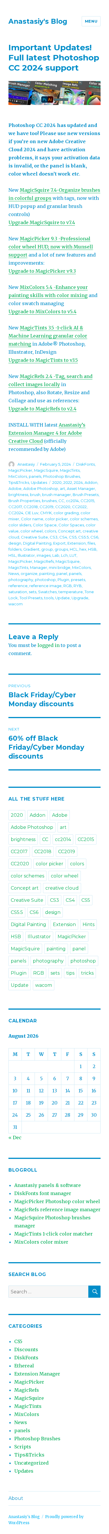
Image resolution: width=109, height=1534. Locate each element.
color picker (56, 519)
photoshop (45, 579)
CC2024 (15, 512)
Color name (32, 519)
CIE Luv (31, 512)
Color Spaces (71, 525)
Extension (76, 543)
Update (62, 597)
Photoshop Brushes (61, 476)
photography (20, 579)
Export (59, 543)
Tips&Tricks (18, 482)
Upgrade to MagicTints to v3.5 (43, 360)
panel (61, 573)
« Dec (15, 1137)
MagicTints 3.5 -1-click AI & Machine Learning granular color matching (47, 336)
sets (32, 591)
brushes (49, 500)
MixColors (17, 476)
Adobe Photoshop (40, 488)
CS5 (72, 537)
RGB (67, 585)
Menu (91, 21)
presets (78, 579)
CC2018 (31, 506)
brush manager (56, 494)
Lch (64, 555)
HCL (74, 549)
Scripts (22, 1447)
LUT (72, 555)
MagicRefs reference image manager (57, 1209)
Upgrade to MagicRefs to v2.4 (42, 409)
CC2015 (87, 500)
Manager (38, 567)
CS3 (54, 537)
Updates (39, 482)
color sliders (19, 525)
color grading (66, 512)
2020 (57, 482)
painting (47, 573)
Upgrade (80, 597)
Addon (91, 482)
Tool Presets (30, 597)
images (44, 555)
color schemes (84, 519)
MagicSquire (46, 470)
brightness (18, 494)
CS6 (94, 537)
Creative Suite (34, 537)
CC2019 (46, 506)
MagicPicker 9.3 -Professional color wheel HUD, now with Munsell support (50, 247)
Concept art (69, 531)
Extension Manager (37, 1374)
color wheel (31, 531)
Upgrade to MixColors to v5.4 (42, 311)
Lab (55, 555)
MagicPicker (20, 470)
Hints (88, 924)
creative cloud (62, 888)
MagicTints (70, 470)
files (91, 543)
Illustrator (26, 555)
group (47, 549)
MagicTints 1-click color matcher (53, 1234)
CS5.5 (83, 537)
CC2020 (62, 506)
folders (15, 549)
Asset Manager (81, 488)
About (15, 1498)
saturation (17, 591)
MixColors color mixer (41, 1242)
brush (35, 494)
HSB (92, 549)
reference (18, 585)
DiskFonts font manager (42, 1193)
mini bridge (59, 567)
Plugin (63, 579)
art (62, 488)
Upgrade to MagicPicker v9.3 (42, 271)
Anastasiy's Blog (37, 21)
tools (48, 597)
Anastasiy (26, 464)
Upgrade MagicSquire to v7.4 (41, 222)
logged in (48, 645)
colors (50, 531)
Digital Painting (37, 543)
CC (61, 500)
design (14, 543)
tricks (87, 973)
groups (61, 549)
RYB (78, 585)
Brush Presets (86, 494)
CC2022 (79, 506)
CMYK (46, 512)
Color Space (45, 525)
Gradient (31, 549)
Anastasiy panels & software (47, 1185)
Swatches (47, 591)
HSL (12, 555)
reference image (45, 585)
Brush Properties (24, 500)
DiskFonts (85, 464)
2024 (78, 482)
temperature (70, 591)
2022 (67, 482)
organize (29, 573)
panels (35, 476)
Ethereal (24, 1366)
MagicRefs (44, 561)
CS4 (63, 537)
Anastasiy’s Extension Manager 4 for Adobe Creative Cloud (46, 433)
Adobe (15, 488)
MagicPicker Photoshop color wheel (57, 1201)
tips (70, 973)
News (13, 573)
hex (82, 549)
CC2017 (15, 506)
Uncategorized (31, 1463)
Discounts (26, 1349)
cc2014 (72, 500)
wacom (15, 604)
